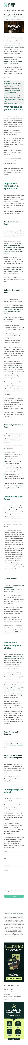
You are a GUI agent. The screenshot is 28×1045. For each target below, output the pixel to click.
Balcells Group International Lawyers (12, 19)
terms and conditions (17, 890)
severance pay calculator (16, 745)
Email (5, 858)
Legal (8, 10)
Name (5, 851)
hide (9, 81)
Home (5, 10)
